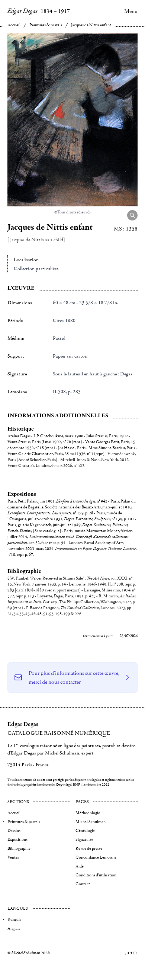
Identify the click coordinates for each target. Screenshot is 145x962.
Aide (79, 866)
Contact (82, 884)
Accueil (13, 25)
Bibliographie (18, 848)
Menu (131, 11)
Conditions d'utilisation (95, 875)
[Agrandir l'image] (132, 215)
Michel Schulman (90, 822)
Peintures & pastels (45, 25)
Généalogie (85, 830)
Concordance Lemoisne (95, 857)
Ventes (13, 857)
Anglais (13, 928)
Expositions (17, 839)
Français (14, 919)
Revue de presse (88, 848)
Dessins (13, 830)
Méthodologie (87, 813)
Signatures (84, 839)
